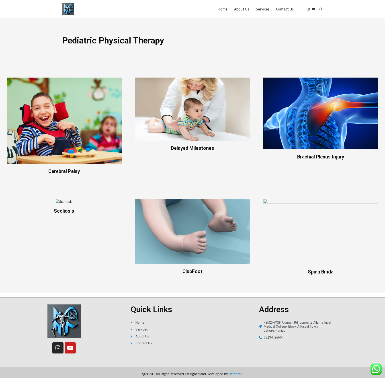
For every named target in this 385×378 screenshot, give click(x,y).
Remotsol (236, 374)
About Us (241, 9)
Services (262, 9)
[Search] (320, 9)
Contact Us (285, 9)
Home (222, 9)
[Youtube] (313, 9)
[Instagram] (308, 9)
